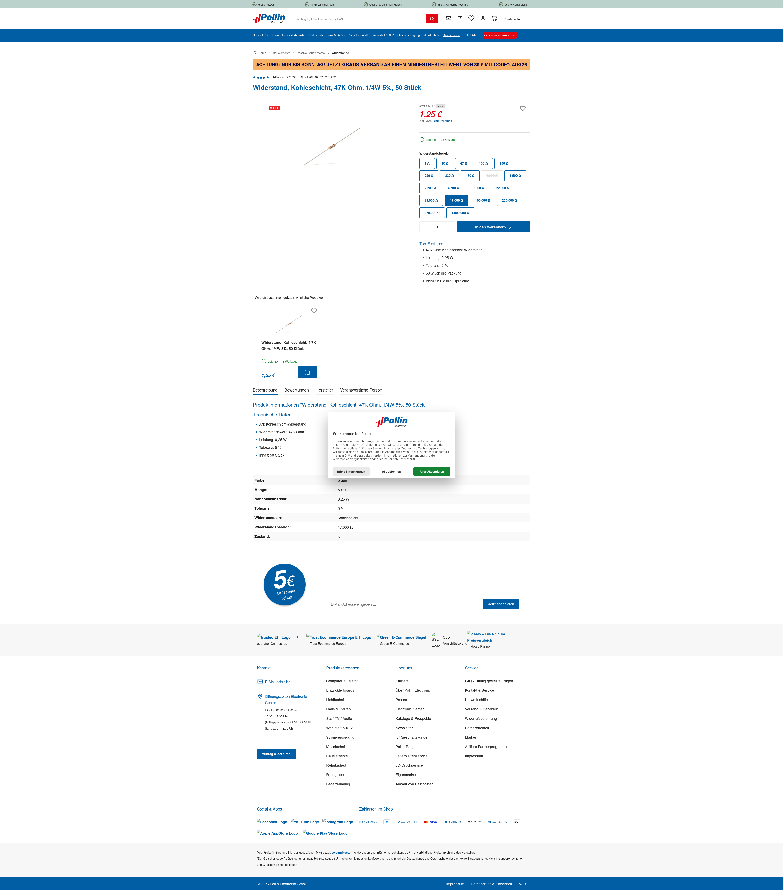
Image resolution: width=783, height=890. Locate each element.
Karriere (402, 680)
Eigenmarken (406, 774)
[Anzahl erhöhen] (450, 226)
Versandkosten (342, 852)
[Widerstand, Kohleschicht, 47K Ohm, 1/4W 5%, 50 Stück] (332, 146)
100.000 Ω (482, 200)
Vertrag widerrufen (276, 753)
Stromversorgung (340, 737)
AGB (522, 883)
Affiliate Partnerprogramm (486, 746)
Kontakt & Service (479, 690)
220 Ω (429, 175)
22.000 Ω (502, 187)
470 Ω (470, 175)
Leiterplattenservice (412, 755)
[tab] (265, 390)
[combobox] (359, 18)
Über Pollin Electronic (413, 690)
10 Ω (444, 163)
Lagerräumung (338, 783)
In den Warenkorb (491, 227)
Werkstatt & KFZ (339, 727)
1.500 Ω (515, 175)
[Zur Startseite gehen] (269, 18)
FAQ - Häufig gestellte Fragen (489, 680)
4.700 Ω (453, 187)
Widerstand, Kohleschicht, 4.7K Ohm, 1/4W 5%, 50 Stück (288, 345)
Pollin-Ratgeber (408, 746)
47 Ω (463, 163)
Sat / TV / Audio (339, 718)
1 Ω (427, 163)
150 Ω (504, 163)
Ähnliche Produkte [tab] (309, 297)
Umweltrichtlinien (479, 699)
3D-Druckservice (409, 765)
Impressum (474, 755)
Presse (401, 699)
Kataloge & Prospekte (413, 718)
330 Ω (449, 175)
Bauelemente (337, 755)
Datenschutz (355, 613)
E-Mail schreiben (278, 681)
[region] (332, 147)
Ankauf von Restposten (415, 783)
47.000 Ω (456, 200)
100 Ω (483, 163)
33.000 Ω (431, 200)
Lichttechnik (336, 699)
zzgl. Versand (443, 121)
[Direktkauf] (460, 18)
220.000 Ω (509, 200)
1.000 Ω (494, 176)
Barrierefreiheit (477, 727)
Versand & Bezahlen (481, 708)
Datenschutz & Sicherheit (491, 883)
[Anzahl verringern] (424, 226)
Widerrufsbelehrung (481, 718)
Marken (471, 737)
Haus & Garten (338, 708)
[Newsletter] (448, 18)
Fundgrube (335, 774)
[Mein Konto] (483, 18)
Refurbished (336, 765)
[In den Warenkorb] (307, 372)
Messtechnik (336, 746)
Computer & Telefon (342, 680)
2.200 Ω (430, 187)
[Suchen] (432, 18)
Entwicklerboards (340, 690)
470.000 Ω (432, 212)
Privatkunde (511, 19)
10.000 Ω (477, 187)
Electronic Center (410, 708)
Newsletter (404, 727)
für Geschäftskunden (412, 737)
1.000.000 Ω (460, 212)
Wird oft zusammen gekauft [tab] (274, 297)
